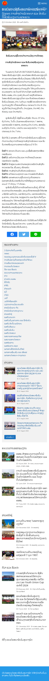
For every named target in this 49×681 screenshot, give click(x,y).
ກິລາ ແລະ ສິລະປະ (10, 269)
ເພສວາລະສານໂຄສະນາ (12, 339)
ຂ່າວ (5, 275)
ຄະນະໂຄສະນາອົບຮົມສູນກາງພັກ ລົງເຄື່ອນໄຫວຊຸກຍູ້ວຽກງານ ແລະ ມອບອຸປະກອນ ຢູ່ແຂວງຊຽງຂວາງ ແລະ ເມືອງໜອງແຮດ (30, 372)
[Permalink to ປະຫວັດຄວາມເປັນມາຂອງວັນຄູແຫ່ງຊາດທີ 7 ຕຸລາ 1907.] (8, 555)
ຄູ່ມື (5, 291)
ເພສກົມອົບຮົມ (24, 22)
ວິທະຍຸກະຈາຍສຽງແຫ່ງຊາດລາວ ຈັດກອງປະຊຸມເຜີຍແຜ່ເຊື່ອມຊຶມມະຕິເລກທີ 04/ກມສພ (29, 425)
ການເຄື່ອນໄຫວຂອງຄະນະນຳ (14, 263)
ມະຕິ (6, 298)
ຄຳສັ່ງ (6, 285)
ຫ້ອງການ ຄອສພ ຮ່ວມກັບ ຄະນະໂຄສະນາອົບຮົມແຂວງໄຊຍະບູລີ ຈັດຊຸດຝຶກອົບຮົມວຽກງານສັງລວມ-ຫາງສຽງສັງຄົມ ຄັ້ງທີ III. (30, 411)
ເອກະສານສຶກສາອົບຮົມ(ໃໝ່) (14, 349)
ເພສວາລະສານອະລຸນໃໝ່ (12, 336)
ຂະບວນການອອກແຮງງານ (13, 272)
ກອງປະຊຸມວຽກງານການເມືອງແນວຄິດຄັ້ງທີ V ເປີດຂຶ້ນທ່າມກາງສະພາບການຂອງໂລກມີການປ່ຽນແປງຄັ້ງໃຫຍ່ (31, 537)
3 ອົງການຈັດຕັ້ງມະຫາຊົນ (13, 250)
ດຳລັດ (6, 295)
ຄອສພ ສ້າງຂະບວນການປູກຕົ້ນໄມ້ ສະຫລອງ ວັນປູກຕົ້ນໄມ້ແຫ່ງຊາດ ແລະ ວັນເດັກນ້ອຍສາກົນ (31, 456)
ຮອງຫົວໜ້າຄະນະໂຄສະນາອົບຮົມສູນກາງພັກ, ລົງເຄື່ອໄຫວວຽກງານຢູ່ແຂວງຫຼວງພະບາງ (29, 398)
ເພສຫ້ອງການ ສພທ (11, 346)
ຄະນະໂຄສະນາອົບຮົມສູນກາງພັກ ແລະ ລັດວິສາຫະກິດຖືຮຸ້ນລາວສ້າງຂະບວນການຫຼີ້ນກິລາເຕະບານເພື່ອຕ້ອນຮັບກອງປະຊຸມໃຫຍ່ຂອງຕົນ (31, 600)
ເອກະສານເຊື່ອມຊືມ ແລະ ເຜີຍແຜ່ (15, 352)
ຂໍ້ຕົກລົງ (7, 282)
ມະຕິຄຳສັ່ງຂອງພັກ (10, 301)
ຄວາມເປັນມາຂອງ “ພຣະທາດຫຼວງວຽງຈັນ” (30, 522)
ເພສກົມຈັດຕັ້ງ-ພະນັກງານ (13, 323)
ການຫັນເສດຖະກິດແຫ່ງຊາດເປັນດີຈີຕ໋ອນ (18, 259)
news (6, 253)
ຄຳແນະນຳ (7, 288)
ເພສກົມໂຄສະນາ (10, 333)
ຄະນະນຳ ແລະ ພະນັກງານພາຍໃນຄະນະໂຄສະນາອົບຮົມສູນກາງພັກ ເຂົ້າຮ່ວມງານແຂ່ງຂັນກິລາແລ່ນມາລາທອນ (31, 618)
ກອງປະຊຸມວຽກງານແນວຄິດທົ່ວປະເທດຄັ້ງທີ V (20, 256)
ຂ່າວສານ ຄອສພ (10, 279)
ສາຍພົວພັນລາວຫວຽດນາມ (13, 310)
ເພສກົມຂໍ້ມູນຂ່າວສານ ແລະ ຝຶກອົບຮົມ (17, 320)
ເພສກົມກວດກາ (9, 317)
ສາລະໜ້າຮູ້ (8, 314)
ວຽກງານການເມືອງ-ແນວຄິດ (14, 304)
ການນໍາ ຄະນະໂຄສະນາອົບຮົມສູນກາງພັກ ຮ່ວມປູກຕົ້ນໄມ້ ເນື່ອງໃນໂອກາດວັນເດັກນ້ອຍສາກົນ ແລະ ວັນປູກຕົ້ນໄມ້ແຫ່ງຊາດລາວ (31, 475)
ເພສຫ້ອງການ (9, 342)
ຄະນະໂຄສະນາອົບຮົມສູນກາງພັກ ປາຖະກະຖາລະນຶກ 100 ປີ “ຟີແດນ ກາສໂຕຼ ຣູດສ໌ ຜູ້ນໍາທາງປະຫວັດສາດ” (30, 386)
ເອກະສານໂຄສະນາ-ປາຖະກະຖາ (15, 355)
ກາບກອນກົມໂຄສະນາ (11, 266)
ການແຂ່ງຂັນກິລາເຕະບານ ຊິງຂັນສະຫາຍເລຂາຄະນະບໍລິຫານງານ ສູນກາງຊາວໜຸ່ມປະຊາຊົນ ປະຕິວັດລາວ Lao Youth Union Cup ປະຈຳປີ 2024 (30, 579)
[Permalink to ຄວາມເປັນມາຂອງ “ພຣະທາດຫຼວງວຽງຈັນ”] (8, 524)
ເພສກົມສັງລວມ (9, 326)
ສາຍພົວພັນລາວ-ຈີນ (11, 307)
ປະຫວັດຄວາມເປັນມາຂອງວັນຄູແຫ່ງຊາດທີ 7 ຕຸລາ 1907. (29, 553)
